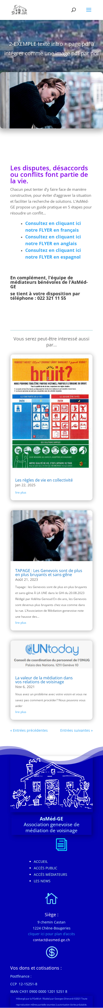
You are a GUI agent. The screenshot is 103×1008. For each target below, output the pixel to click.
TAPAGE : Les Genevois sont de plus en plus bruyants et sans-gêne (48, 572)
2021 (78, 998)
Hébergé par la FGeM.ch (29, 998)
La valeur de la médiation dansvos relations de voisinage (44, 680)
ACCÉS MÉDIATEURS (50, 874)
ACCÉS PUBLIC (45, 868)
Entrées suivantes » (76, 730)
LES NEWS (42, 881)
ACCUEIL (41, 861)
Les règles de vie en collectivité (44, 480)
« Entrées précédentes (29, 730)
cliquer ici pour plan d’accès (51, 933)
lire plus (20, 492)
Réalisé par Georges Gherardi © (59, 998)
